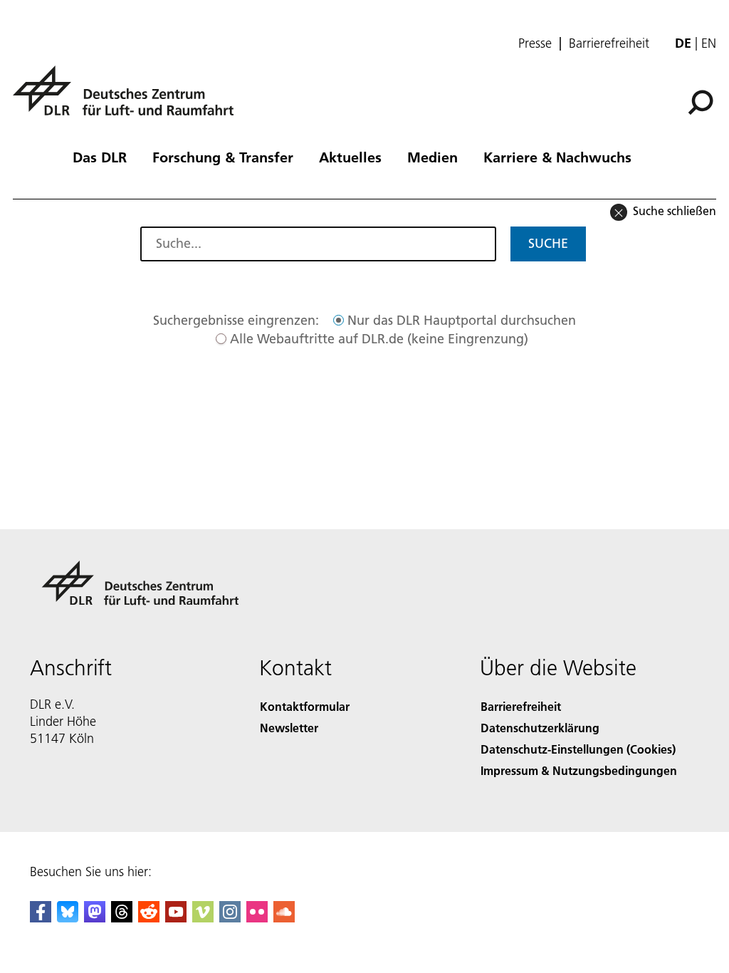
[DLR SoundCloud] (284, 918)
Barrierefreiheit (609, 43)
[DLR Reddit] (148, 918)
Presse (535, 43)
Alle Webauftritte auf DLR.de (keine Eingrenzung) (379, 339)
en (708, 43)
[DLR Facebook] (40, 918)
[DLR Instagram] (230, 918)
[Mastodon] (94, 918)
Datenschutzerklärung (540, 727)
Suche (548, 243)
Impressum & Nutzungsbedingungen (579, 770)
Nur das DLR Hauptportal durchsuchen (461, 320)
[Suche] (702, 101)
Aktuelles (350, 156)
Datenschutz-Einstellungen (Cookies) (578, 749)
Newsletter (289, 727)
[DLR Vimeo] (203, 918)
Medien (432, 156)
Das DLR (100, 156)
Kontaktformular (305, 706)
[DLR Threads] (121, 918)
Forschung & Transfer (222, 156)
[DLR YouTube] (176, 918)
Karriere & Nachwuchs (557, 156)
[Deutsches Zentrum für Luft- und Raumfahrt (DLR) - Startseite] (129, 99)
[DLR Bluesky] (67, 918)
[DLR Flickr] (257, 918)
